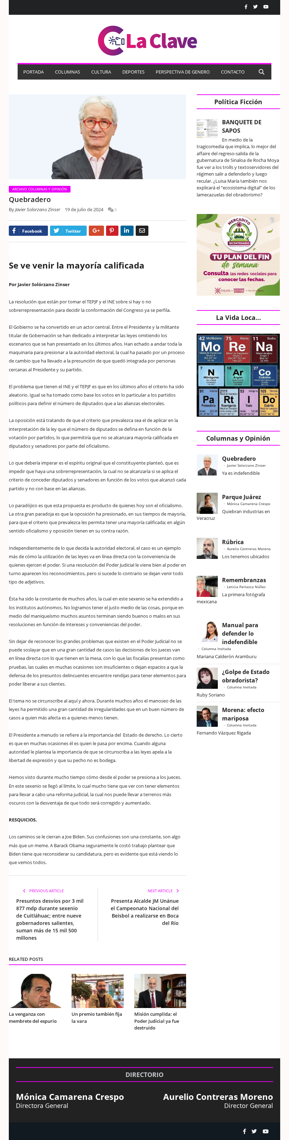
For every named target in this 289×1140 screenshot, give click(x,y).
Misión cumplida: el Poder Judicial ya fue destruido (156, 1021)
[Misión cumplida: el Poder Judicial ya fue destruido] (160, 991)
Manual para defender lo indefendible (240, 633)
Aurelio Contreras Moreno (249, 548)
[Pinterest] (112, 231)
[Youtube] (265, 7)
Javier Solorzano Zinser (37, 209)
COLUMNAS (67, 72)
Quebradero (239, 458)
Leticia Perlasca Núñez (246, 586)
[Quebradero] (97, 137)
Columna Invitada (216, 648)
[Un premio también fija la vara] (98, 991)
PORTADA (33, 72)
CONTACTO (233, 72)
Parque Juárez (241, 497)
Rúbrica (233, 542)
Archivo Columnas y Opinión (39, 189)
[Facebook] (246, 7)
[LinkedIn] (127, 231)
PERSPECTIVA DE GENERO (183, 72)
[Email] (142, 231)
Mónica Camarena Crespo (248, 503)
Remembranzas (244, 580)
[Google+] (96, 231)
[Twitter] (255, 7)
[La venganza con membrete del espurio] (35, 991)
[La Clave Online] (148, 39)
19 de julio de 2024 (84, 209)
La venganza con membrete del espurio (33, 1017)
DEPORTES (133, 72)
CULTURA (101, 72)
